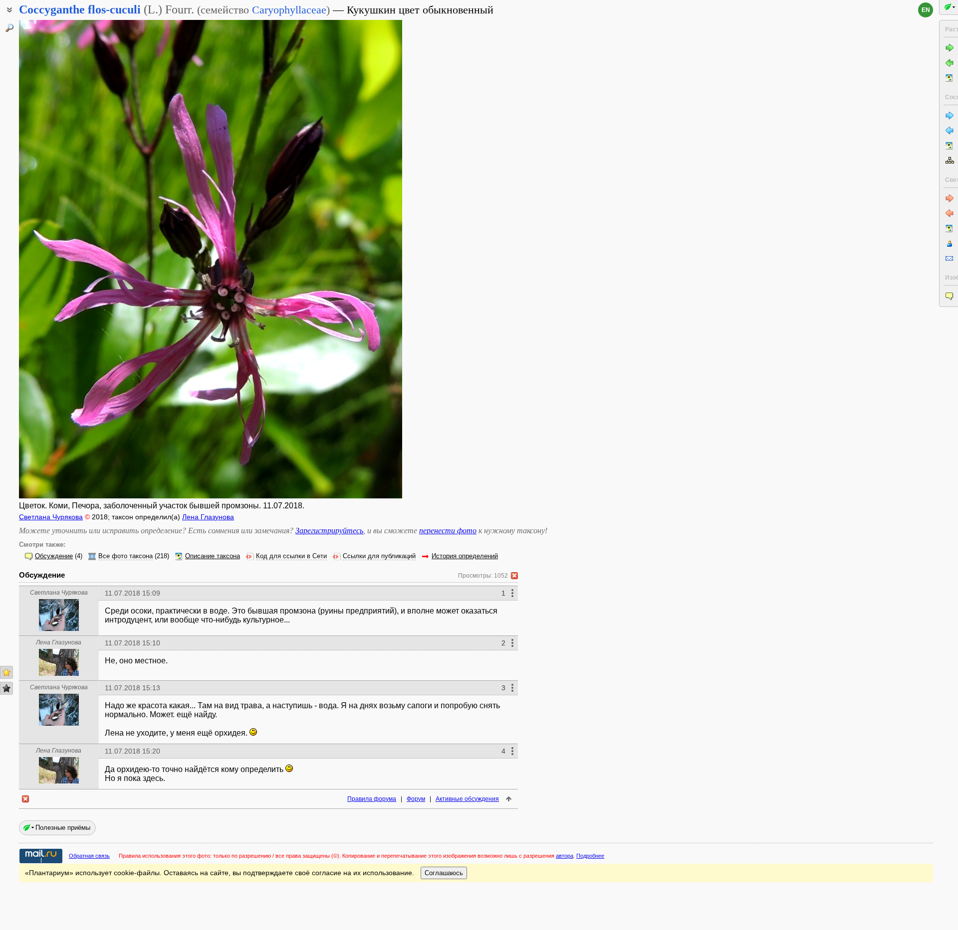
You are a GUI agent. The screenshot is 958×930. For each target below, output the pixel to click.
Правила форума (371, 798)
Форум (416, 798)
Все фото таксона (125, 556)
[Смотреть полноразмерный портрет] (59, 628)
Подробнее (590, 856)
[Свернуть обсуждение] (514, 575)
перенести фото (448, 530)
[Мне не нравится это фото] (6, 688)
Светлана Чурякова (51, 517)
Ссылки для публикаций (379, 556)
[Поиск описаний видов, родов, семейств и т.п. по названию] (9, 27)
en (926, 9)
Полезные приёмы (62, 827)
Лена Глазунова (208, 517)
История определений (465, 556)
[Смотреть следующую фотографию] (361, 259)
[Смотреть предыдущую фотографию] (59, 259)
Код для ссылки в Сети (291, 556)
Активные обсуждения (467, 798)
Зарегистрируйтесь (329, 530)
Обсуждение (54, 556)
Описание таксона (212, 556)
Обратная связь (89, 856)
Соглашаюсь (444, 873)
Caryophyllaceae (289, 9)
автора (564, 856)
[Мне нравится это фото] (6, 672)
